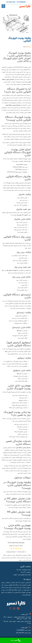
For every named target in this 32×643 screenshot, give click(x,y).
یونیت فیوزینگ (10, 392)
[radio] (21, 548)
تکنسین (25, 421)
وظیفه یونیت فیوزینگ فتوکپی (19, 39)
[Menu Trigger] (3, 6)
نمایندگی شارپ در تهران (25, 560)
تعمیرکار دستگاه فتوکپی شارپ (19, 555)
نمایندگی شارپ (5, 558)
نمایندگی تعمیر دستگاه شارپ (17, 558)
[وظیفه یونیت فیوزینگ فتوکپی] (16, 23)
